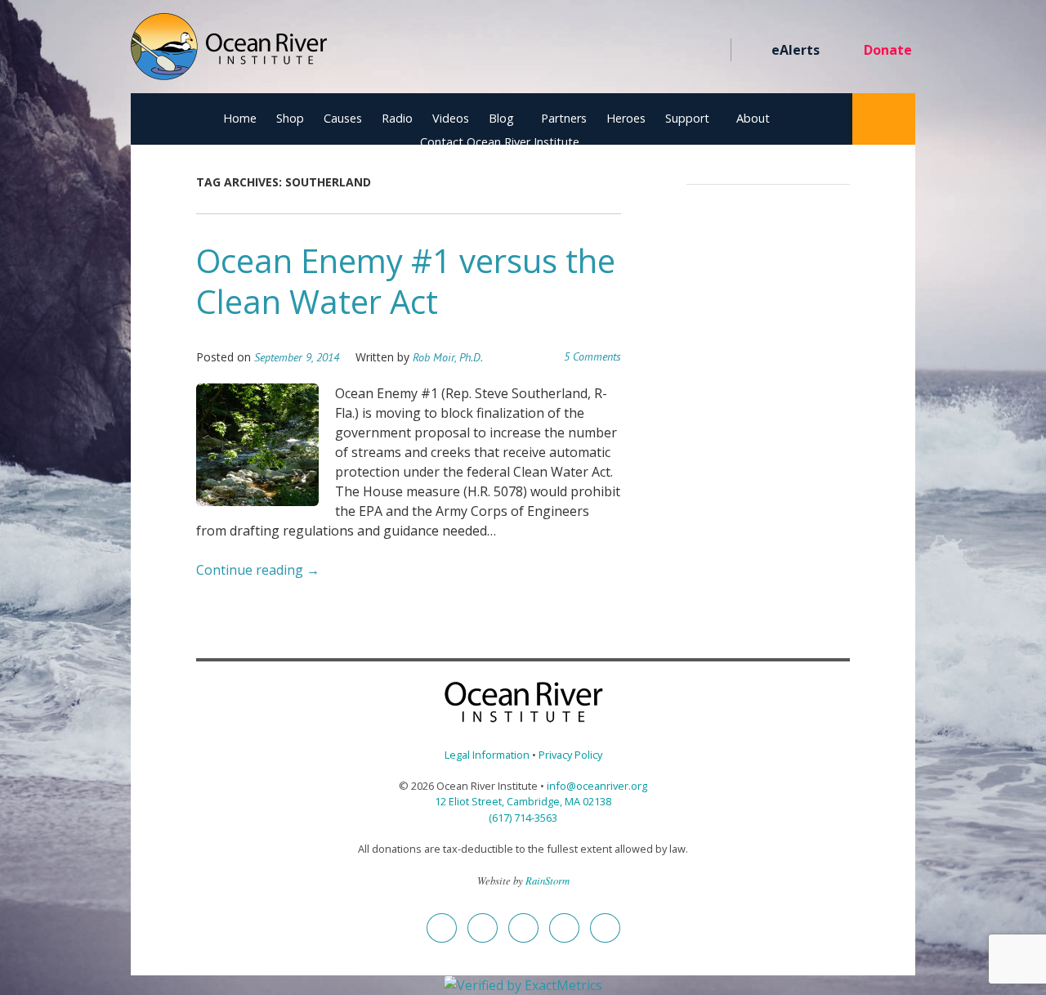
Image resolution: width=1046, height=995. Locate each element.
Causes (343, 118)
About (753, 118)
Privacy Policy (570, 754)
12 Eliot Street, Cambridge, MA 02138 (523, 801)
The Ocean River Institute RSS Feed (680, 50)
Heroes (626, 118)
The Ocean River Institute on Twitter (592, 50)
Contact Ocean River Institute (499, 142)
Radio (397, 118)
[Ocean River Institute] (229, 53)
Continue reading (258, 570)
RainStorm (547, 880)
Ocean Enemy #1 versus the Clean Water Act (405, 281)
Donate (888, 50)
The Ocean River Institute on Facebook (563, 50)
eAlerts (795, 50)
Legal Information (487, 754)
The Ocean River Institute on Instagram (621, 50)
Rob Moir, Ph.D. (448, 357)
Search (883, 119)
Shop (290, 118)
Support (687, 118)
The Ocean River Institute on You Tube (651, 50)
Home (240, 118)
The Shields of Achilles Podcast (710, 50)
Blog (501, 118)
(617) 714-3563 (523, 817)
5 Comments (592, 356)
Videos (450, 118)
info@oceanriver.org (597, 785)
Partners (564, 118)
